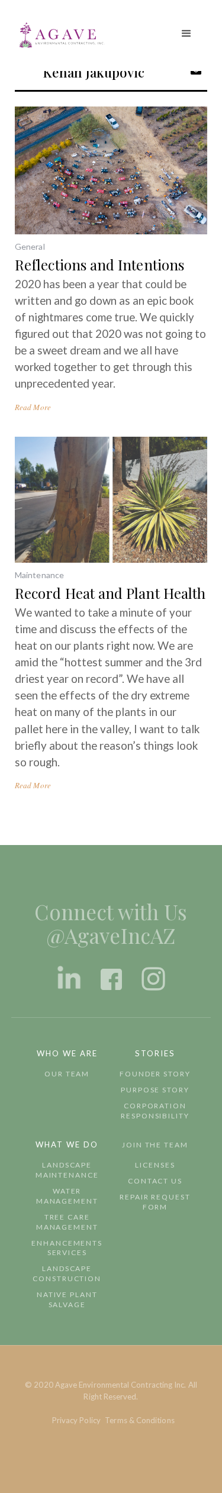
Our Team (66, 1073)
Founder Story (155, 1073)
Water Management (67, 1195)
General (30, 246)
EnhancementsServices (66, 1248)
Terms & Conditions (139, 1420)
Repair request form (155, 1201)
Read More (33, 407)
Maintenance (39, 575)
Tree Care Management (67, 1222)
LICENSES (155, 1164)
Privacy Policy (76, 1420)
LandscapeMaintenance (67, 1169)
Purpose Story (155, 1089)
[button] (186, 33)
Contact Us (155, 1180)
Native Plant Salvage (67, 1299)
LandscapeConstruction (67, 1273)
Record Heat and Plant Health (110, 592)
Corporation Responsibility (155, 1110)
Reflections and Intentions (99, 264)
